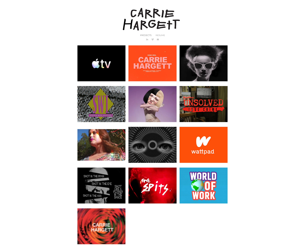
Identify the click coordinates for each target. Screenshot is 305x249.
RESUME (160, 35)
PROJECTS (146, 35)
